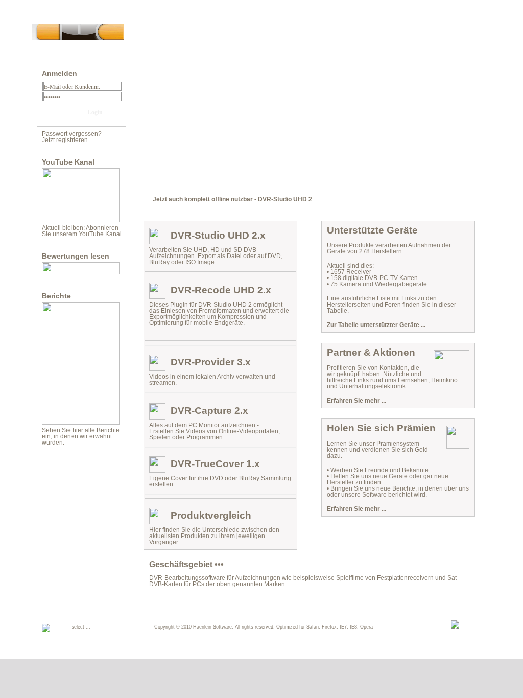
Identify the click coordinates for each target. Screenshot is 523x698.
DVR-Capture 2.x (209, 410)
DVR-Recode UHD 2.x (221, 290)
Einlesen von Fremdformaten (201, 310)
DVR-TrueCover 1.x (215, 463)
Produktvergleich (211, 515)
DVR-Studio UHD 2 (285, 199)
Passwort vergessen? (72, 133)
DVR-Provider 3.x (211, 362)
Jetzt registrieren (65, 140)
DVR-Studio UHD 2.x (218, 235)
